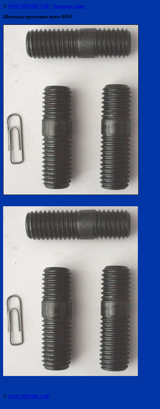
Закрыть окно (69, 6)
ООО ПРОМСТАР (29, 6)
